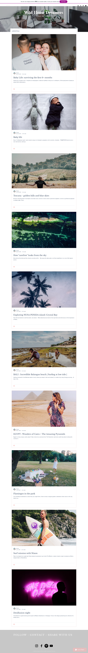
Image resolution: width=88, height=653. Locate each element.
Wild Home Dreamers (44, 12)
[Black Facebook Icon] (80, 5)
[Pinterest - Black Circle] (46, 646)
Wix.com (53, 651)
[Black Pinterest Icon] (83, 5)
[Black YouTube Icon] (85, 5)
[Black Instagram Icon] (78, 5)
